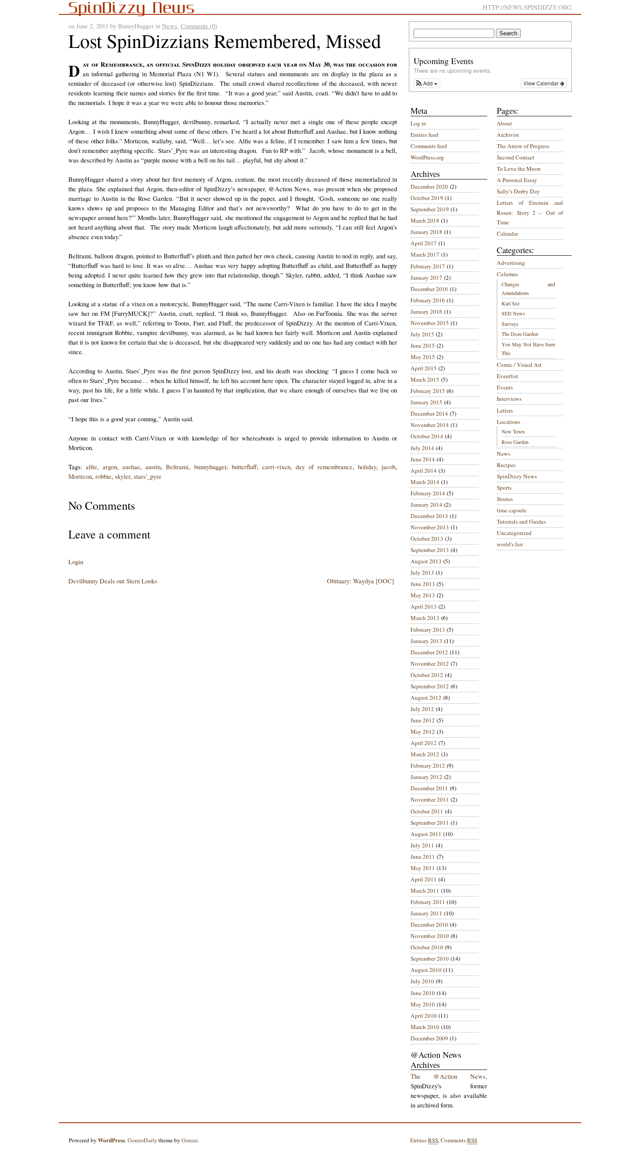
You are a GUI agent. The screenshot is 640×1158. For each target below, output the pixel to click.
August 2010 (426, 970)
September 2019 (430, 209)
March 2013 (425, 618)
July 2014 (422, 448)
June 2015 (423, 345)
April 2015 (424, 368)
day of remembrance (324, 467)
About (504, 123)
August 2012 (426, 697)
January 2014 (426, 504)
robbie (103, 476)
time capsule (511, 510)
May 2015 (423, 357)
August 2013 (426, 561)
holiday (367, 467)
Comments (459, 1140)
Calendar (507, 233)
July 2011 (422, 845)
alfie (91, 467)
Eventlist (507, 376)
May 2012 (423, 731)
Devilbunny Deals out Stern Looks (112, 581)
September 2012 (430, 686)
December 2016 (429, 289)
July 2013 (422, 572)
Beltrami (177, 467)
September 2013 (430, 550)
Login (75, 562)
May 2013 (423, 595)
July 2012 (422, 709)
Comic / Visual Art (519, 365)
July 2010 (422, 981)
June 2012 (423, 720)
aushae (131, 467)
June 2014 (423, 459)
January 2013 (426, 641)
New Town (513, 431)
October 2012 (427, 675)
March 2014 (425, 482)
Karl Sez (510, 303)
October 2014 (427, 436)
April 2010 (424, 1015)
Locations (508, 422)
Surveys (510, 323)
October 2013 (427, 538)
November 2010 (430, 936)
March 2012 (425, 754)
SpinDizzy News (517, 476)
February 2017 (428, 266)
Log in (418, 123)
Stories (505, 499)
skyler (122, 476)
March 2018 (425, 220)
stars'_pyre (148, 476)
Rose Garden (515, 441)
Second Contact (515, 157)
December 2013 (429, 516)
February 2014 (428, 493)
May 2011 (423, 868)
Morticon (80, 476)
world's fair (510, 544)
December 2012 (429, 652)
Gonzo (190, 1140)
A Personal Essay (517, 180)
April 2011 (424, 879)
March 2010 (425, 1027)
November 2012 (430, 663)
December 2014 (429, 413)
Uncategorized (514, 533)
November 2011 (430, 799)
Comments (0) (199, 26)
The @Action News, (449, 1076)
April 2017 (424, 243)
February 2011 (428, 902)
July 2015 (422, 334)
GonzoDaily (142, 1140)
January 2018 (426, 232)
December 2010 (429, 924)
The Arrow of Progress (523, 146)
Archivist (508, 135)
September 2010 (430, 958)
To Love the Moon (519, 169)
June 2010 (423, 993)
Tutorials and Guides (521, 521)
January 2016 (426, 311)
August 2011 (426, 834)
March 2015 (425, 379)
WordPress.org (427, 157)
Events (505, 387)
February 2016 (428, 300)
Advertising (511, 263)
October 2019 (427, 198)
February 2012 (428, 765)
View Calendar (541, 83)
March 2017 (425, 254)
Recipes (506, 465)
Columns (507, 274)
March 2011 (425, 890)
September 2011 (430, 822)
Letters (505, 410)
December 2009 (429, 1038)
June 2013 (423, 584)
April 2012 (424, 743)
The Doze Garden (520, 333)
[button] (427, 83)
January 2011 (426, 913)
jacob (388, 467)
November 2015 (430, 323)
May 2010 (423, 1004)
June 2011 (423, 856)
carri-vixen (276, 467)
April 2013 (424, 606)
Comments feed (429, 146)
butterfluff (244, 467)
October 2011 (427, 811)
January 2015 (426, 402)
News (169, 26)
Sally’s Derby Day (518, 191)
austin (153, 467)
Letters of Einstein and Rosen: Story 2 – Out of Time (530, 212)
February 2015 (428, 391)
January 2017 (426, 277)
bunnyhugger (210, 467)
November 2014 (430, 425)
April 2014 (424, 470)
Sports (504, 487)
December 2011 (429, 788)
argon (110, 467)
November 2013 (430, 527)
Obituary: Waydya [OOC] (360, 581)
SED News (513, 313)
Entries (424, 1140)
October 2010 (427, 947)
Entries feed (424, 135)
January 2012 (426, 777)
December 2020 (429, 186)
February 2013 (428, 629)
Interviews (509, 399)
